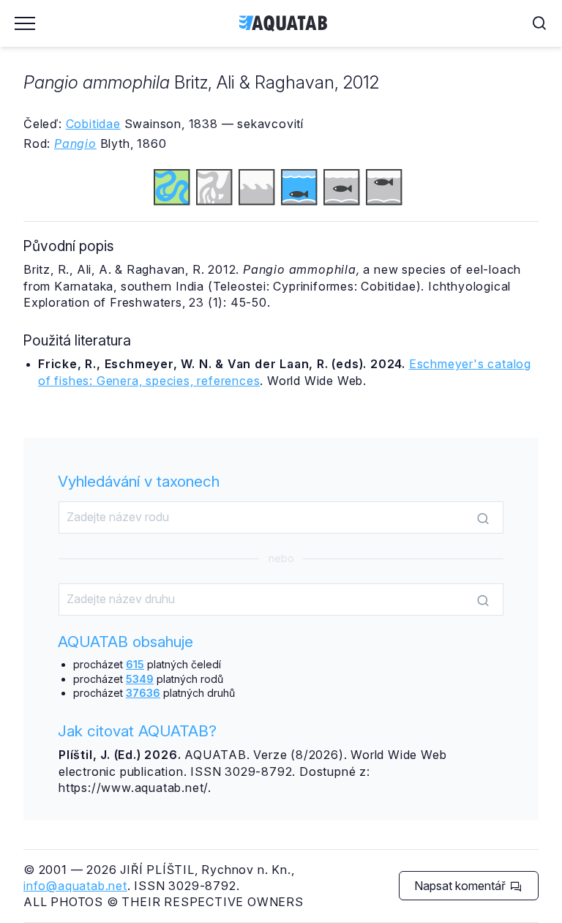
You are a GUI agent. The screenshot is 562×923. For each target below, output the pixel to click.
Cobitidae (93, 123)
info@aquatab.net (75, 885)
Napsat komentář (461, 885)
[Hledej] (483, 518)
